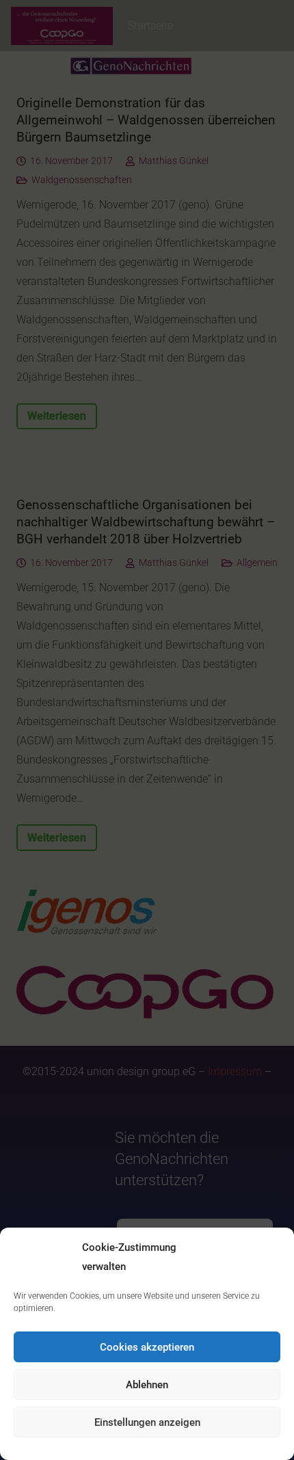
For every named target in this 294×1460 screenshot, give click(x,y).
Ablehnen (147, 1385)
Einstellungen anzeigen (147, 1422)
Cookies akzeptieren (147, 1347)
